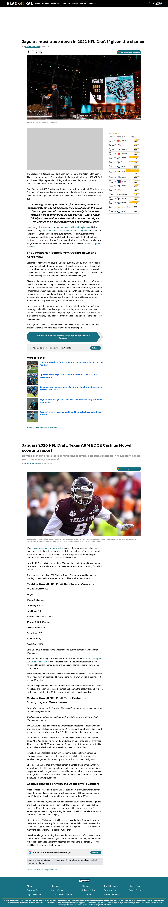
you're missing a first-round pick (47, 548)
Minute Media (14, 900)
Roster (75, 3)
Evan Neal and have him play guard (76, 227)
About (29, 886)
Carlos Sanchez (32, 47)
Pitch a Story (57, 890)
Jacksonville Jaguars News (45, 427)
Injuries (83, 3)
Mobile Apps (134, 886)
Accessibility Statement (62, 894)
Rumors (45, 3)
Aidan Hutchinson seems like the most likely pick (65, 230)
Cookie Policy (135, 890)
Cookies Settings (112, 894)
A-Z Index (86, 894)
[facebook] (149, 3)
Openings (55, 886)
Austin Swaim (32, 463)
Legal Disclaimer (34, 894)
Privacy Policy (88, 890)
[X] (154, 3)
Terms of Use (110, 890)
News (37, 3)
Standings (65, 3)
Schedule (55, 3)
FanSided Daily (34, 890)
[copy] (40, 52)
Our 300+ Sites (111, 886)
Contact (86, 886)
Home (29, 427)
